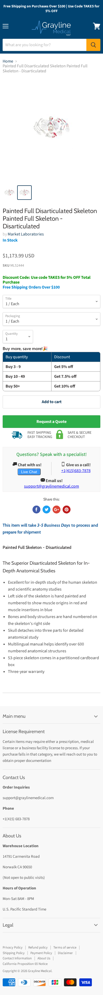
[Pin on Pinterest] (67, 509)
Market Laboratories (26, 234)
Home (8, 61)
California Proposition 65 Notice (25, 963)
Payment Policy (41, 953)
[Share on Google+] (56, 509)
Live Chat (29, 472)
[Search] (93, 45)
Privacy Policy (12, 947)
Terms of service (64, 947)
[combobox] (44, 45)
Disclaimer (65, 953)
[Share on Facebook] (36, 509)
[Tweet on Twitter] (46, 509)
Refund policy (38, 947)
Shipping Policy (14, 953)
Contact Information (17, 958)
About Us (44, 958)
